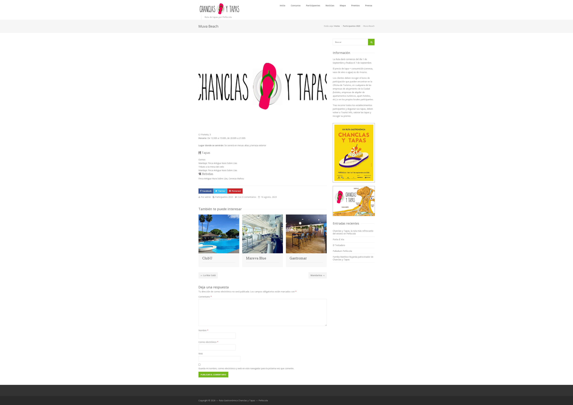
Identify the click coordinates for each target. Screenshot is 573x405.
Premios (355, 5)
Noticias (330, 5)
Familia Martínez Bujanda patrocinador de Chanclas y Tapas (353, 258)
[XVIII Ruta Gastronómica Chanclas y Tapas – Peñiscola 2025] (219, 9)
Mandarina (318, 275)
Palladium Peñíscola (342, 251)
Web (200, 353)
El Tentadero (339, 245)
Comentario (205, 296)
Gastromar (298, 258)
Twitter (221, 191)
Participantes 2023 (351, 26)
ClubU (207, 258)
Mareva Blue (256, 258)
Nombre (203, 330)
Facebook (207, 191)
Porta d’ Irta (338, 239)
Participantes (313, 5)
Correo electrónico (208, 342)
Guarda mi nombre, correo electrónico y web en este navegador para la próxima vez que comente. (246, 368)
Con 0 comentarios (247, 197)
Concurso (296, 5)
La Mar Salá (208, 275)
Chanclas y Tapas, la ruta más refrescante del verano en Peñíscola (353, 232)
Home (337, 26)
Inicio (282, 5)
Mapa (343, 5)
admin (208, 197)
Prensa (368, 5)
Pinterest (236, 191)
